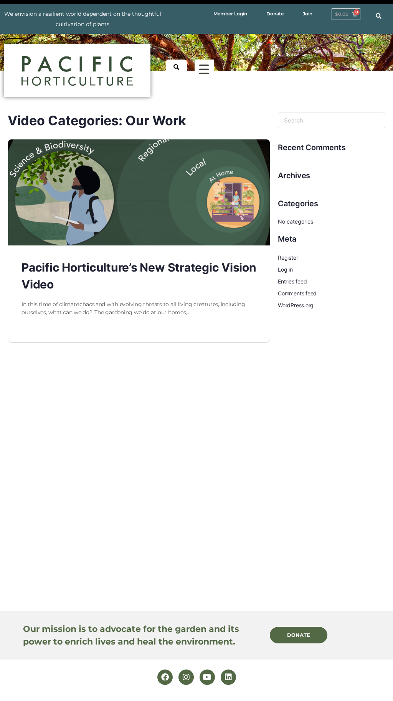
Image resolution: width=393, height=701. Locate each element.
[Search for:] (331, 120)
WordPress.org (296, 305)
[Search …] (378, 16)
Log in (285, 269)
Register (288, 257)
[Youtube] (207, 677)
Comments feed (297, 293)
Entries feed (292, 281)
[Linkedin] (228, 677)
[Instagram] (186, 677)
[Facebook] (165, 677)
